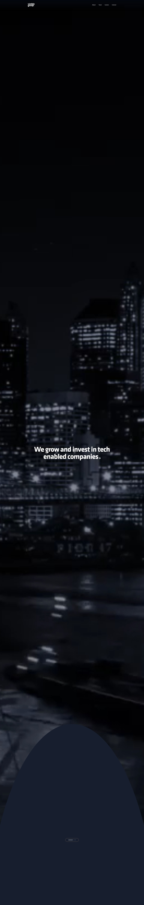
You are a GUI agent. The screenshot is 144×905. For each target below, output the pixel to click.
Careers (107, 5)
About (94, 5)
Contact (114, 5)
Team (100, 5)
